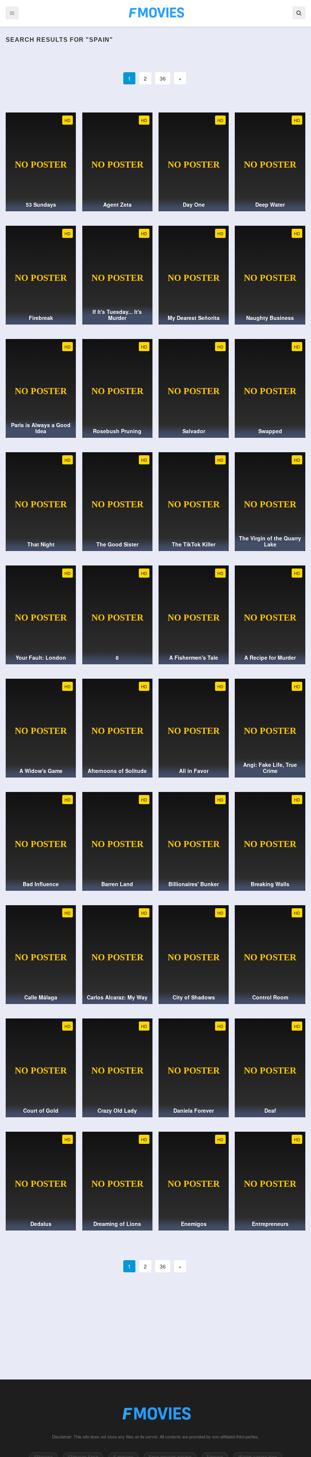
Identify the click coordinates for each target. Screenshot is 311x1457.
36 (163, 78)
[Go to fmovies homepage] (155, 1413)
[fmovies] (155, 12)
